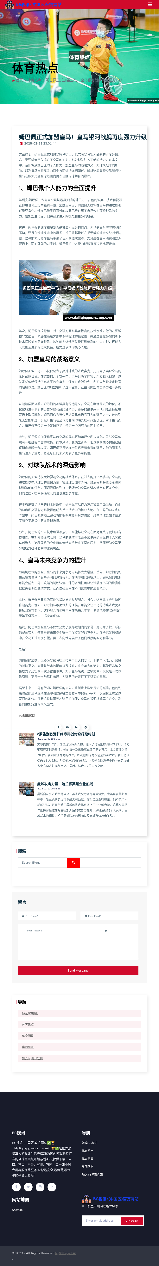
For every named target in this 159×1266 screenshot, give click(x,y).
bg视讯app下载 (65, 1253)
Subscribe (132, 1221)
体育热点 (28, 1025)
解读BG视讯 (30, 1013)
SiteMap (17, 1210)
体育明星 (28, 1036)
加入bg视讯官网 (32, 1058)
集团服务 (28, 1047)
